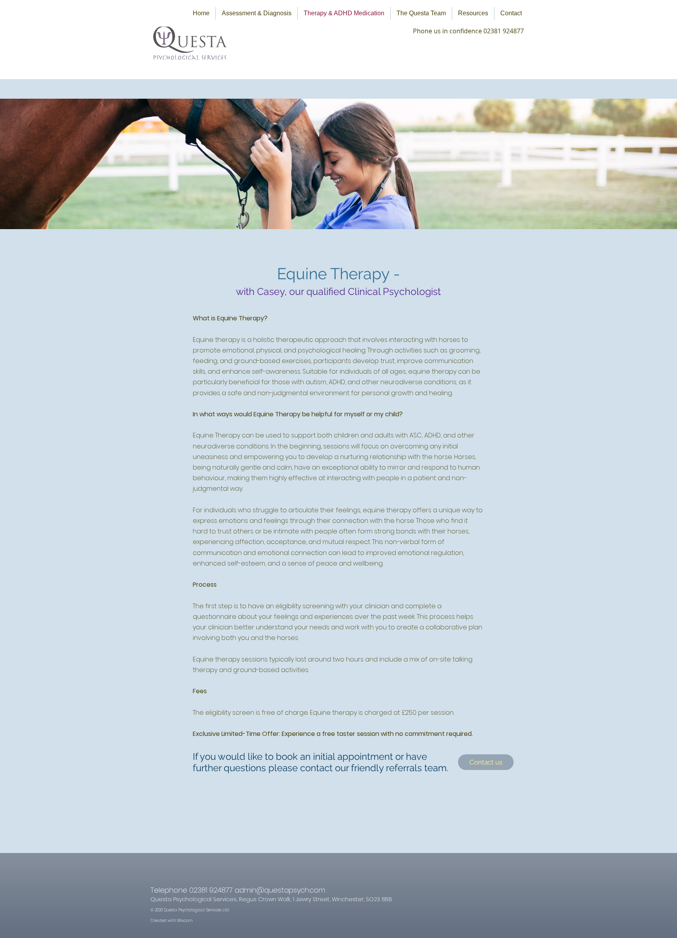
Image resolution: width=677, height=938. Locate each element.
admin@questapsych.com (280, 890)
